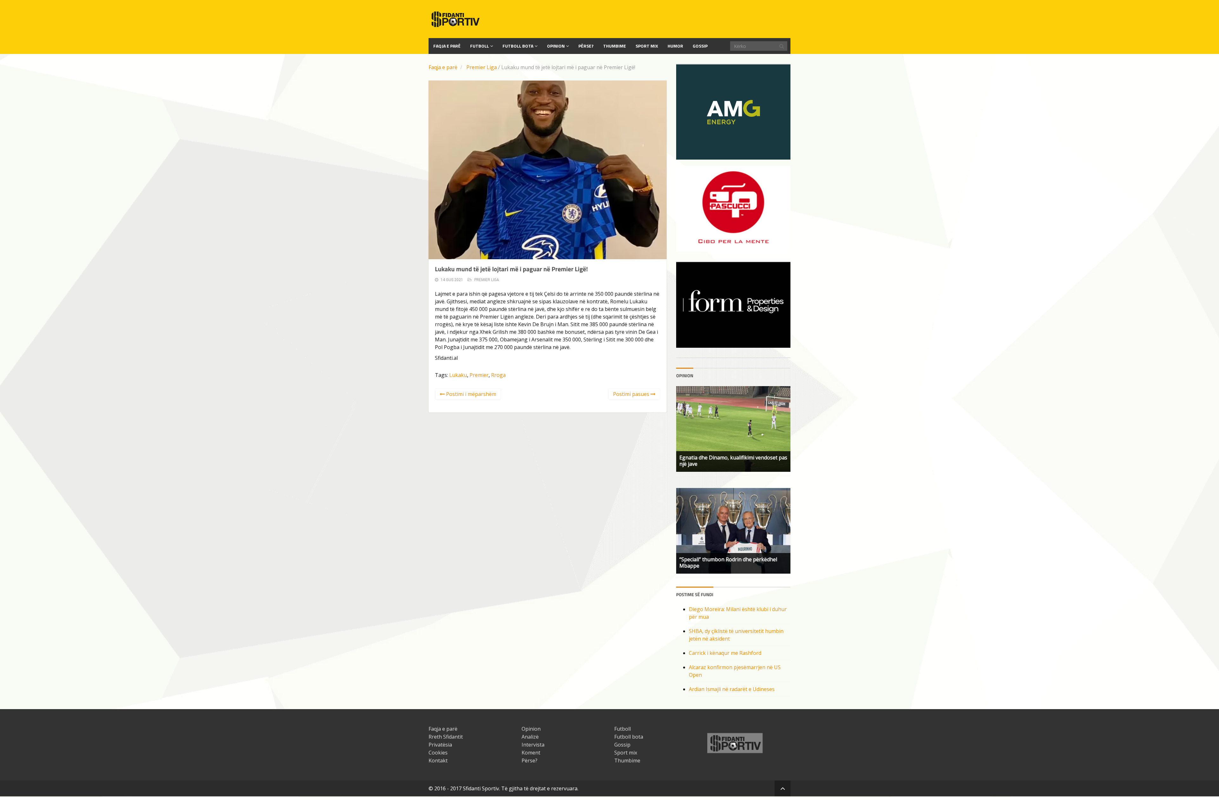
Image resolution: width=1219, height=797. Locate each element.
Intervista (533, 744)
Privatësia (440, 744)
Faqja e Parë (447, 46)
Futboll (479, 46)
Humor (675, 46)
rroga (498, 375)
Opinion (556, 46)
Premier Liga (481, 67)
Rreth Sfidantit (446, 736)
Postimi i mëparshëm (470, 394)
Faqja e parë (443, 67)
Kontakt (438, 760)
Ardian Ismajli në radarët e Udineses (732, 689)
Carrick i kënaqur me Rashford (725, 652)
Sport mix (647, 46)
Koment (531, 752)
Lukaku (458, 375)
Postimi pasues (631, 394)
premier (479, 375)
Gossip (700, 46)
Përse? (586, 46)
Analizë (530, 736)
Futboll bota (518, 46)
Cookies (438, 752)
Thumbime (614, 46)
